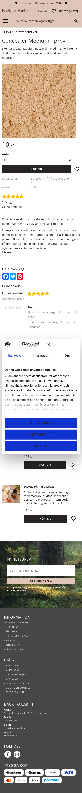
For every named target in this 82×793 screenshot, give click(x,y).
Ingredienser (12, 626)
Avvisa (41, 446)
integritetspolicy (16, 590)
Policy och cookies (17, 687)
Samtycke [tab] (15, 355)
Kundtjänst (11, 669)
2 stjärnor (9, 307)
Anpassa (39, 434)
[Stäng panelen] (62, 344)
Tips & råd (11, 640)
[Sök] (76, 21)
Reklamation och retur (20, 683)
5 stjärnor (20, 307)
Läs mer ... (9, 252)
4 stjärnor (17, 307)
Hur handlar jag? (16, 674)
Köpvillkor (12, 678)
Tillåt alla (41, 423)
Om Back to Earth (16, 622)
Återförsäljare (14, 692)
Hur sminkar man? (16, 635)
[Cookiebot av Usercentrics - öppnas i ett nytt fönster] (27, 344)
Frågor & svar (13, 649)
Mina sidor (11, 665)
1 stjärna (6, 307)
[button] (47, 11)
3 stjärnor (13, 307)
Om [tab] (67, 355)
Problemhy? (12, 644)
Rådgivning (11, 631)
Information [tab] (41, 355)
